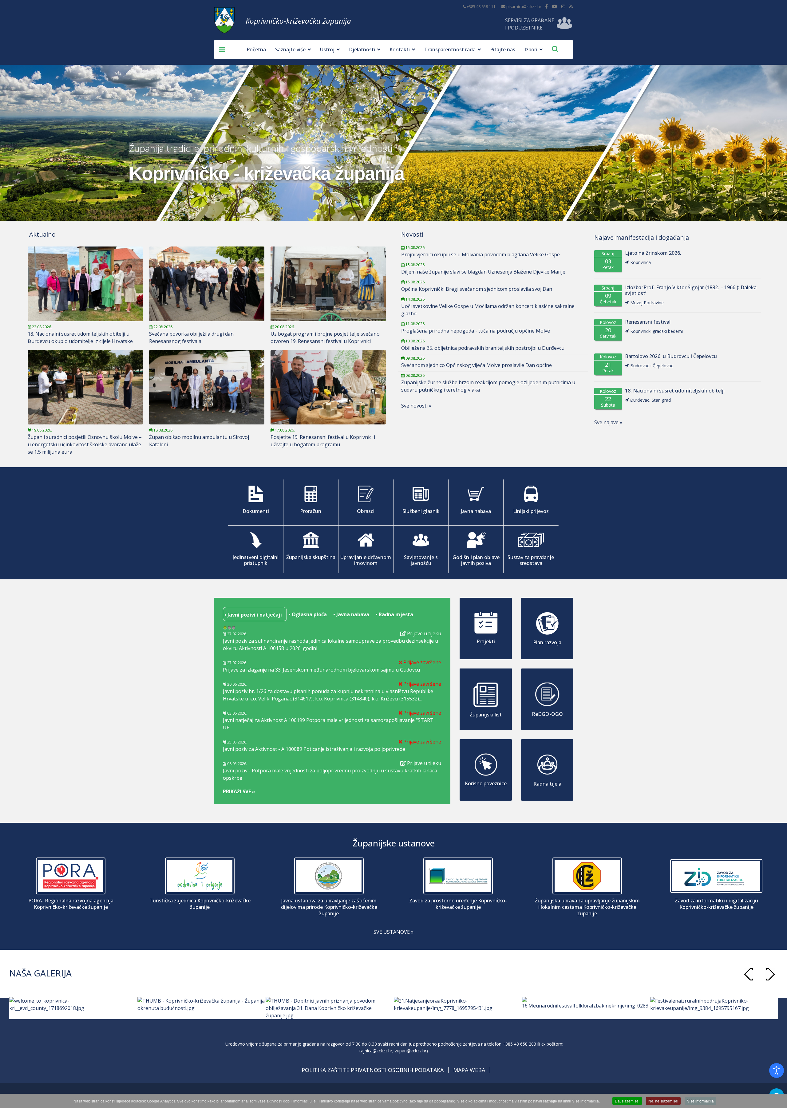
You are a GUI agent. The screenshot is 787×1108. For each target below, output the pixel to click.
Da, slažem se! (627, 1100)
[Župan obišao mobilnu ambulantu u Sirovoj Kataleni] (206, 387)
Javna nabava (476, 511)
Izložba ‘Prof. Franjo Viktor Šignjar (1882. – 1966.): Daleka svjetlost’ (691, 290)
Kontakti (400, 49)
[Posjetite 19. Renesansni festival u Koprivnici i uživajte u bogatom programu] (328, 387)
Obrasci (365, 511)
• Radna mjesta (393, 614)
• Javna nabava (350, 614)
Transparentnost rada (450, 49)
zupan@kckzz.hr (410, 1051)
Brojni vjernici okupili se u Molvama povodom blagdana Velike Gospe (480, 254)
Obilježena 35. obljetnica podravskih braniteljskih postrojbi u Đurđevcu (482, 348)
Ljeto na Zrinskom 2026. (653, 253)
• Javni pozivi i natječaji (252, 614)
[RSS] (571, 6)
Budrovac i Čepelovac (651, 366)
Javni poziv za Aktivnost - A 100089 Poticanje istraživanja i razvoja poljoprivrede (314, 749)
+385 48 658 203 (519, 1044)
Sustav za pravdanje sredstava (531, 560)
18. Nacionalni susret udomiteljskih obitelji (675, 391)
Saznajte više (290, 49)
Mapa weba (469, 1070)
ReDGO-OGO (547, 714)
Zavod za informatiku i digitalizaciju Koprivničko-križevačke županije (716, 903)
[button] (770, 974)
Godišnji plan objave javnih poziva (476, 560)
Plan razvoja (547, 642)
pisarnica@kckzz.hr (523, 6)
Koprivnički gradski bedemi (656, 331)
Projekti (486, 641)
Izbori (530, 49)
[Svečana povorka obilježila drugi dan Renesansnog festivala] (206, 283)
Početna (256, 49)
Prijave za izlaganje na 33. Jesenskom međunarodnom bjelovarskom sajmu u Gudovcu (321, 669)
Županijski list (486, 714)
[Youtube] (554, 6)
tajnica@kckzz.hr (375, 1051)
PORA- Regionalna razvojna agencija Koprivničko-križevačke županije (70, 903)
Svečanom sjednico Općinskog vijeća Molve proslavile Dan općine (476, 365)
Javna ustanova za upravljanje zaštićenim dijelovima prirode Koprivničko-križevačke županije (329, 907)
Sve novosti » (416, 405)
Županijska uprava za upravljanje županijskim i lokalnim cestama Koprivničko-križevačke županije (587, 907)
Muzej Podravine (647, 303)
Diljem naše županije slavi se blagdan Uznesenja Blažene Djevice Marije (483, 271)
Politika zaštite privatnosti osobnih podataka (373, 1070)
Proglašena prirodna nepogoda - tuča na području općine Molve (475, 330)
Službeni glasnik (421, 511)
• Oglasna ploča (307, 614)
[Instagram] (563, 6)
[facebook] (546, 6)
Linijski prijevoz (531, 511)
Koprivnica (640, 262)
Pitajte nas (502, 49)
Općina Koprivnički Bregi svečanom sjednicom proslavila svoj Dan (476, 289)
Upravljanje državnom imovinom (365, 560)
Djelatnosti (362, 49)
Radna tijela (547, 783)
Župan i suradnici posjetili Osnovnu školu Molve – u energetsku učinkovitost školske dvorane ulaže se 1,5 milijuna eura (85, 444)
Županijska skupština (310, 557)
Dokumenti (256, 511)
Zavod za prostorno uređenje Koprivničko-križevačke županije (458, 903)
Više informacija (700, 1100)
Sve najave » (608, 422)
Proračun (310, 511)
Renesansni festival (647, 322)
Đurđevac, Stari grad (650, 400)
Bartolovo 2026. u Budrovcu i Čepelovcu (671, 356)
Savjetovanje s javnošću (421, 560)
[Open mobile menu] (220, 49)
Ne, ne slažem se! (663, 1100)
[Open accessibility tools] (776, 1070)
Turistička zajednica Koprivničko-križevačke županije (200, 903)
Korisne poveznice (486, 783)
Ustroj (327, 49)
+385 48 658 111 (481, 6)
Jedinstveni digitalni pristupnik (256, 560)
